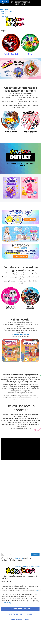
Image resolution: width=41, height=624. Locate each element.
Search (3, 13)
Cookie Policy (7, 602)
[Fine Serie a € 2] (29, 188)
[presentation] (3, 44)
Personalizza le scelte (20, 619)
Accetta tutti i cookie (20, 609)
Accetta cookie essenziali (20, 614)
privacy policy (18, 558)
